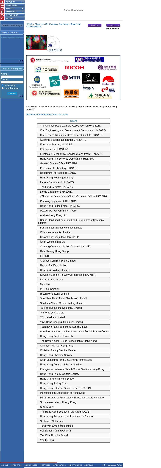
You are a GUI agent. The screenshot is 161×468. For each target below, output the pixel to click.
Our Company (51, 24)
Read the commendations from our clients (47, 114)
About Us (39, 24)
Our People (64, 24)
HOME (29, 24)
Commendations (33, 26)
